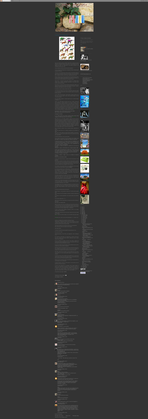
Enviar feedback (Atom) (63, 417)
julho (83, 219)
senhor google (84, 254)
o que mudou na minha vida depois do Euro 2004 (86, 233)
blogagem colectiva (60, 276)
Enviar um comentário (58, 414)
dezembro (84, 214)
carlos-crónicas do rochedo (87, 77)
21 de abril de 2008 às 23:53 (62, 399)
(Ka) (60, 134)
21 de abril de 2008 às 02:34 (62, 296)
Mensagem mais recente (59, 415)
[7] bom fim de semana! (86, 260)
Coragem (59, 319)
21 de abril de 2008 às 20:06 (62, 376)
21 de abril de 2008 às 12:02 (62, 342)
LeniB (58, 337)
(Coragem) (70, 167)
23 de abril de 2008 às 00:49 (62, 412)
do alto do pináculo (85, 264)
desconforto (84, 263)
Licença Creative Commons (85, 271)
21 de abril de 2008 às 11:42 (62, 324)
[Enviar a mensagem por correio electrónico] (65, 275)
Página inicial (68, 415)
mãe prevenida (84, 248)
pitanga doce (85, 81)
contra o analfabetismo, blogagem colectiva (86, 243)
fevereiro (84, 266)
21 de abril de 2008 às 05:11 (62, 304)
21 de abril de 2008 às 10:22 (62, 312)
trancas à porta (84, 226)
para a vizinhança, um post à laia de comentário (87, 255)
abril (83, 222)
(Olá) (64, 202)
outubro (83, 216)
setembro (84, 217)
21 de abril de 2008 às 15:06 (62, 355)
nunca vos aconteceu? (86, 247)
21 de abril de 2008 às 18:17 (62, 361)
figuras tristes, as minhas (86, 261)
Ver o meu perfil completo (88, 48)
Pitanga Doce (60, 282)
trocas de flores (84, 231)
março (83, 265)
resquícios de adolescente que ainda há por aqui (87, 246)
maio (83, 221)
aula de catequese (85, 253)
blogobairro (84, 257)
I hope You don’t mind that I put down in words (87, 235)
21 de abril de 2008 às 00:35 (62, 287)
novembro (84, 215)
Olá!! (58, 313)
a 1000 (83, 232)
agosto (83, 218)
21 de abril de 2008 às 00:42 (62, 292)
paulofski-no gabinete (86, 80)
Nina (58, 347)
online (81, 85)
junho (83, 220)
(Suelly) (67, 182)
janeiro (83, 267)
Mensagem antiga (76, 415)
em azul (83, 258)
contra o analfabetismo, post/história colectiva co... (87, 242)
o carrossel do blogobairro (61, 35)
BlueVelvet (59, 297)
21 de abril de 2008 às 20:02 (62, 369)
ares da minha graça (74, 5)
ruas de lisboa (85, 83)
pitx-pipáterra (85, 82)
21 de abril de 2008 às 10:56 (62, 318)
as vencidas (84, 225)
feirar (83, 262)
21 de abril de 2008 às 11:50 (62, 330)
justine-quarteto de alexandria (87, 79)
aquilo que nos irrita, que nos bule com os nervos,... (87, 224)
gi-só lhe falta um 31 (86, 78)
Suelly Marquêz (60, 403)
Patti (58, 288)
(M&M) (65, 271)
